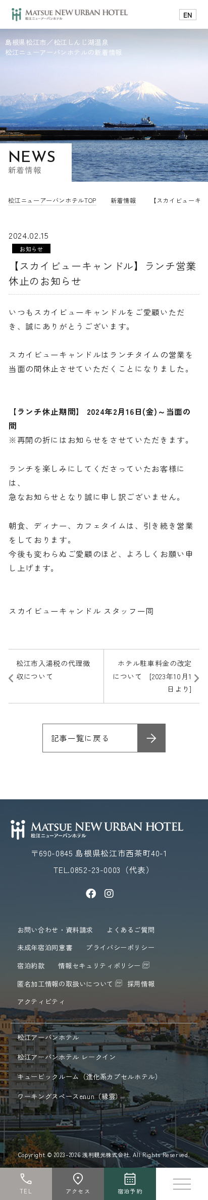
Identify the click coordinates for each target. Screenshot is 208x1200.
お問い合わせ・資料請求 (55, 929)
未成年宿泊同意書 (44, 947)
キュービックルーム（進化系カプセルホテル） (90, 1076)
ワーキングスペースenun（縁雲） (71, 1096)
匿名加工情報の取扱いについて (65, 983)
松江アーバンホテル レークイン (67, 1057)
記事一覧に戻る (80, 737)
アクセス (78, 1191)
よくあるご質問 (131, 929)
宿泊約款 (31, 965)
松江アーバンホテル (49, 1037)
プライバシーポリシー (120, 947)
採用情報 (141, 983)
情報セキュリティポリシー (99, 965)
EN (187, 15)
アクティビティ (41, 1001)
